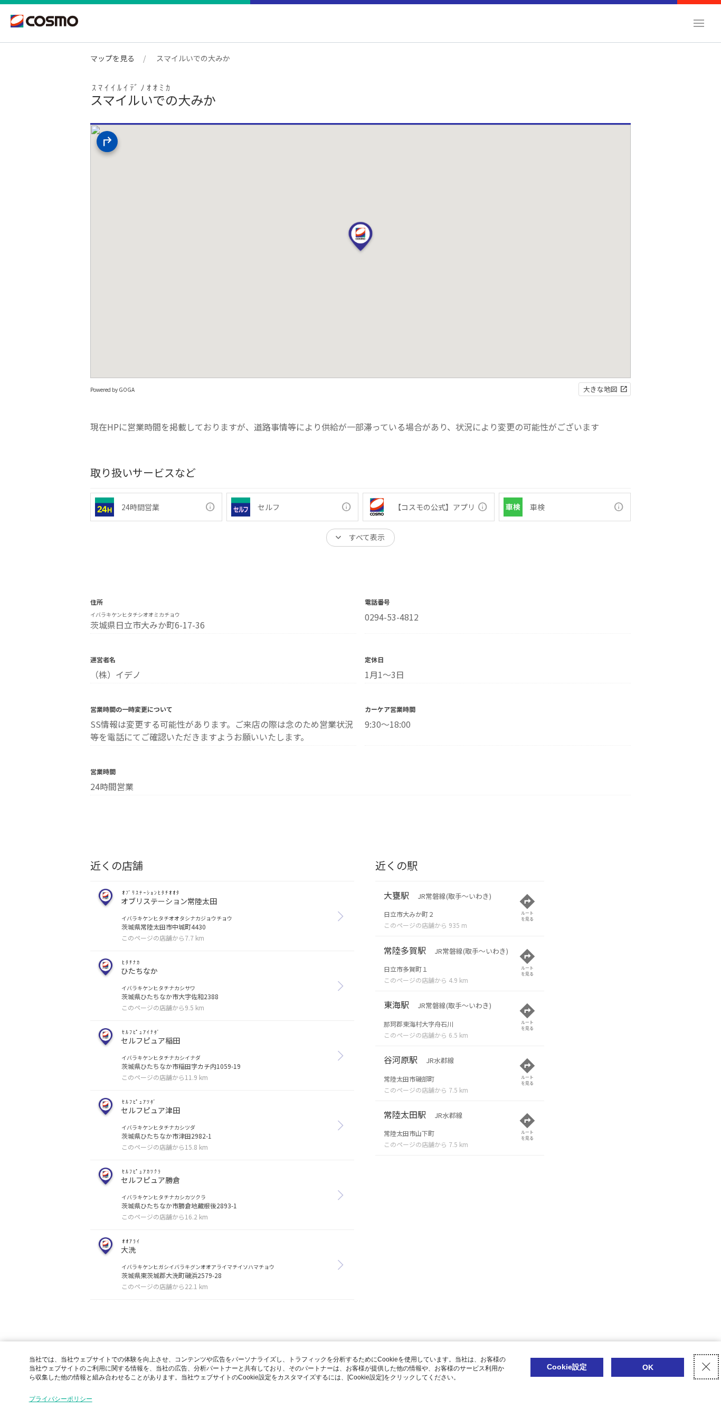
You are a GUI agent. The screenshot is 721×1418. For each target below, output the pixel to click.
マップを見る (112, 58)
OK (647, 1367)
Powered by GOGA (112, 389)
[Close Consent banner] (706, 1366)
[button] (699, 23)
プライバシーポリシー (60, 1399)
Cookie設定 (567, 1367)
